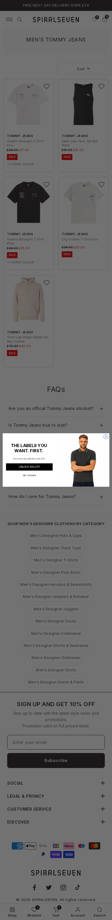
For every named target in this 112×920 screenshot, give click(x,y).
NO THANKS (29, 475)
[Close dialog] (106, 436)
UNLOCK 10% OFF (29, 466)
